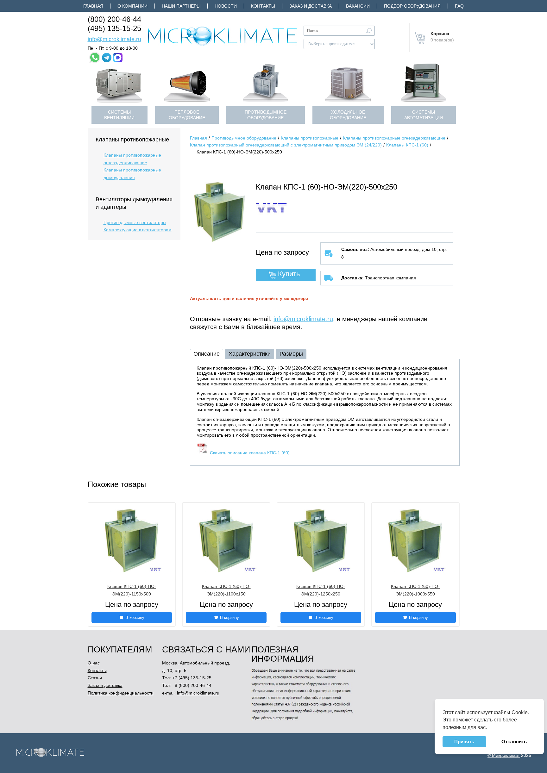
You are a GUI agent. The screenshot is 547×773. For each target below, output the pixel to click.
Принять (464, 741)
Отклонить (514, 741)
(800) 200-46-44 (114, 19)
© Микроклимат (503, 755)
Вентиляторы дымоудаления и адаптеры (134, 203)
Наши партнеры (181, 6)
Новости (226, 6)
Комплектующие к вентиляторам (138, 229)
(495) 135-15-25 (114, 28)
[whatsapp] (94, 57)
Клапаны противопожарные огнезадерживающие (132, 159)
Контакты (263, 6)
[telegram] (106, 57)
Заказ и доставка (310, 6)
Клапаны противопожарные (132, 139)
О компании (132, 6)
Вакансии (358, 6)
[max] (118, 57)
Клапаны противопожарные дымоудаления (132, 173)
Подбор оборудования (412, 6)
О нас (94, 662)
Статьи (95, 677)
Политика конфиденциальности (121, 692)
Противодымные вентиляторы (135, 222)
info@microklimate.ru (114, 39)
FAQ (459, 6)
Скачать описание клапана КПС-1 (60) (250, 452)
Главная (93, 6)
